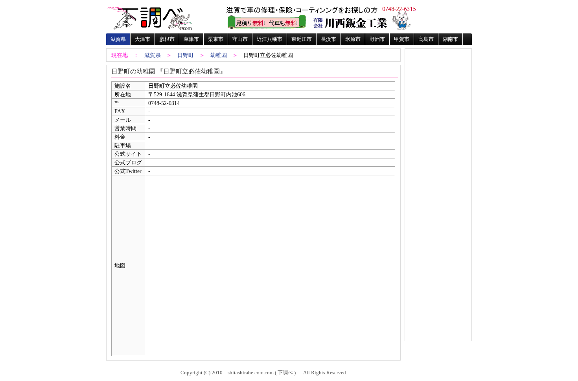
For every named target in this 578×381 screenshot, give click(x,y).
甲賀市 (401, 39)
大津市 (142, 39)
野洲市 (377, 39)
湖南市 (450, 39)
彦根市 (167, 39)
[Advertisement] (438, 75)
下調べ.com (149, 17)
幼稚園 (218, 55)
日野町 (185, 55)
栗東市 (215, 39)
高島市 (426, 39)
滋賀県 (118, 39)
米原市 (353, 39)
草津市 (191, 39)
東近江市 (301, 39)
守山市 (240, 39)
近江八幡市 (269, 39)
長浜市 (328, 39)
